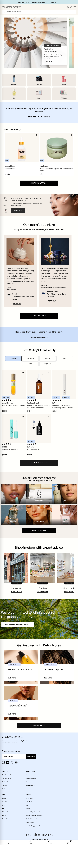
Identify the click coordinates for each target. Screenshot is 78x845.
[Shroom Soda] (22, 147)
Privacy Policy (30, 822)
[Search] (4, 12)
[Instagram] (3, 762)
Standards (32, 117)
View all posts (39, 725)
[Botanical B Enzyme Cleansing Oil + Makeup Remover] (39, 384)
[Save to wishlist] (36, 134)
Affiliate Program (31, 778)
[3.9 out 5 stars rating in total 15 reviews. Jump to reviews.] (7, 444)
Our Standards (6, 778)
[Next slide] (72, 40)
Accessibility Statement (33, 812)
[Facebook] (7, 762)
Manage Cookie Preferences (34, 815)
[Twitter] (12, 762)
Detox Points (6, 819)
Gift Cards (5, 812)
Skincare (30, 358)
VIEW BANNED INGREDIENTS (39, 337)
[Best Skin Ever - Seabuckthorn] (14, 384)
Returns (28, 808)
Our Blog (4, 785)
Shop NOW (17, 303)
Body (64, 358)
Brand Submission (31, 775)
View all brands (39, 530)
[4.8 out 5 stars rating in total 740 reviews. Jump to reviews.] (32, 400)
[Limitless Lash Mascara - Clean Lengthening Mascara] (64, 384)
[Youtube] (16, 762)
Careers (28, 782)
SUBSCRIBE (31, 756)
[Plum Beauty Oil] (39, 428)
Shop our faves (39, 316)
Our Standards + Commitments (17, 624)
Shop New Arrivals (39, 183)
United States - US (39, 839)
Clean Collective (30, 785)
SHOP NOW (48, 61)
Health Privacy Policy (32, 819)
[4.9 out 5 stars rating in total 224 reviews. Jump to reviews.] (7, 400)
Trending (13, 358)
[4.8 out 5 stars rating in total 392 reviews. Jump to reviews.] (57, 400)
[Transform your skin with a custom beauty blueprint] (39, 205)
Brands (4, 815)
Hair (30, 364)
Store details (16, 591)
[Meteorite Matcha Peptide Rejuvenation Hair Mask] (57, 147)
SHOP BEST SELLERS (39, 463)
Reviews (4, 789)
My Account (29, 798)
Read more (12, 678)
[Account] (68, 7)
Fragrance (47, 364)
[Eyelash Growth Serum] (14, 428)
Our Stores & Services (8, 775)
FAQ (27, 805)
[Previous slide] (6, 40)
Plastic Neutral (44, 117)
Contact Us (29, 801)
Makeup (47, 358)
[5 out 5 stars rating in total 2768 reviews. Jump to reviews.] (32, 444)
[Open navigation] (74, 7)
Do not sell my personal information (36, 826)
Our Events (5, 782)
